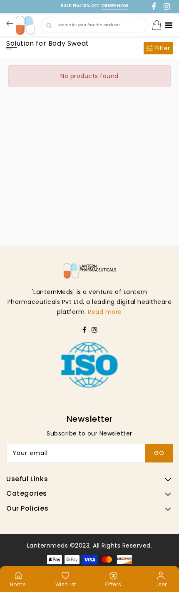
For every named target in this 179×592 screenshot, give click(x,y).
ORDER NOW (114, 5)
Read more (105, 312)
